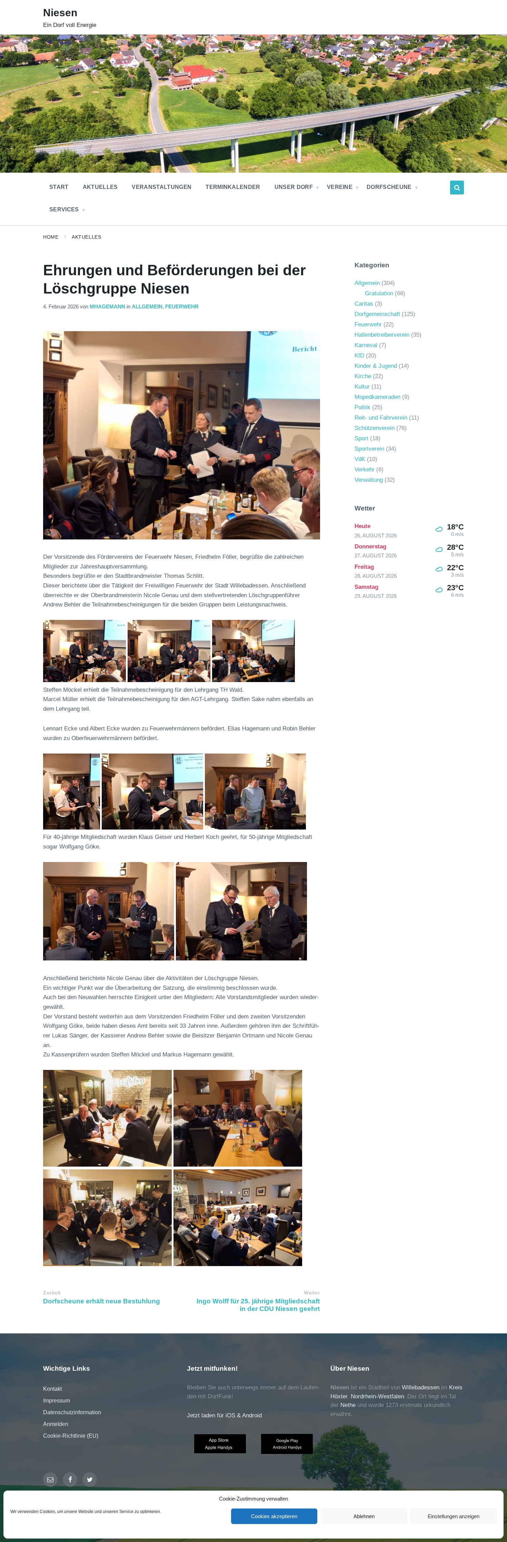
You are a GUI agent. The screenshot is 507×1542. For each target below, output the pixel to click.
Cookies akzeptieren (274, 1516)
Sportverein (369, 449)
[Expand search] (457, 187)
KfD (359, 355)
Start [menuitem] (59, 187)
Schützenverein (375, 428)
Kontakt (52, 1389)
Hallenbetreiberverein (382, 335)
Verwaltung (369, 480)
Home (50, 237)
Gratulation (379, 293)
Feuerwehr (182, 306)
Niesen (60, 12)
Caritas (364, 303)
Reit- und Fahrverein (381, 417)
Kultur (362, 386)
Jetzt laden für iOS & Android (224, 1415)
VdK (360, 459)
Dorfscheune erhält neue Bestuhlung (101, 1301)
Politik (362, 407)
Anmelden (55, 1424)
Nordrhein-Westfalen (377, 1396)
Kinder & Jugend (376, 366)
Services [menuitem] (64, 209)
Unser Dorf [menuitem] (294, 187)
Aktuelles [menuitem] (100, 187)
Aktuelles (86, 237)
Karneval (366, 345)
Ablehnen (364, 1516)
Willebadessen (420, 1387)
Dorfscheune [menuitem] (389, 187)
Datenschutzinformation (72, 1412)
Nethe (348, 1405)
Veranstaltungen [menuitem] (161, 187)
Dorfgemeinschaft (377, 314)
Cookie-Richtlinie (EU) (70, 1436)
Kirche (363, 376)
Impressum (56, 1401)
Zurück (52, 1292)
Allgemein (147, 306)
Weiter (312, 1292)
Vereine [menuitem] (339, 187)
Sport (361, 438)
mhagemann (107, 306)
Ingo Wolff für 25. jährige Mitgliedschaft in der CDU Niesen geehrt (258, 1304)
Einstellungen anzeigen (453, 1516)
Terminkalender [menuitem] (233, 187)
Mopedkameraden (377, 397)
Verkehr (365, 469)
